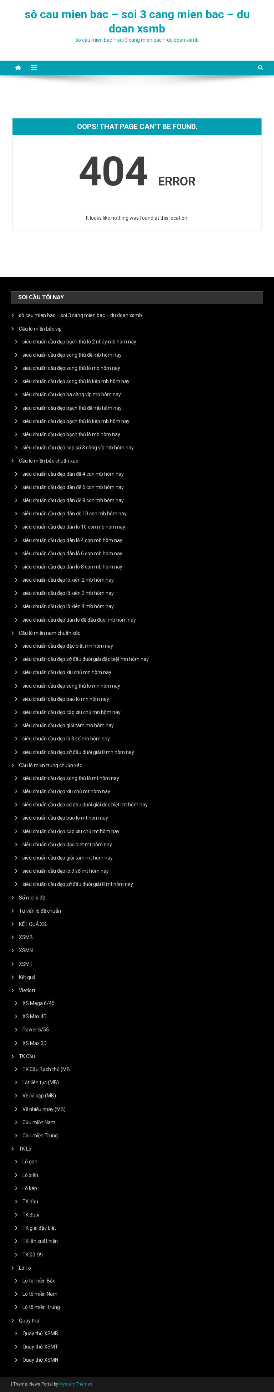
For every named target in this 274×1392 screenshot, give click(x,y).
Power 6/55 (35, 1029)
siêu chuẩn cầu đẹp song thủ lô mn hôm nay (71, 686)
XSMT (26, 964)
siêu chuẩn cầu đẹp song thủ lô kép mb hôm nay (76, 381)
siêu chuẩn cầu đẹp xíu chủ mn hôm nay (66, 672)
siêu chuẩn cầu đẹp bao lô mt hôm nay (65, 818)
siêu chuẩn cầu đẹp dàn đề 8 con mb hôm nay (73, 500)
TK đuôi (30, 1215)
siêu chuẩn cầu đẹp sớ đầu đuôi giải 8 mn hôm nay (78, 752)
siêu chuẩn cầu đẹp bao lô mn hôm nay (65, 699)
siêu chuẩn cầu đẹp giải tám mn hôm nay (68, 725)
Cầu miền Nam (38, 1122)
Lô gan (29, 1161)
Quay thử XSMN (40, 1360)
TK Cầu (27, 1056)
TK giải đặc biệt (39, 1228)
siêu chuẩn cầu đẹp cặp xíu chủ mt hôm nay (71, 831)
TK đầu (30, 1201)
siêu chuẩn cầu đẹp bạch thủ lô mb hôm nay (71, 434)
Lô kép (29, 1188)
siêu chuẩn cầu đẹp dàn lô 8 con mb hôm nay (72, 567)
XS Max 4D (34, 1016)
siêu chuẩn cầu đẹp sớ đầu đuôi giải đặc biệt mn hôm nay (85, 659)
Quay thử (29, 1321)
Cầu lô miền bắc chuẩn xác (48, 461)
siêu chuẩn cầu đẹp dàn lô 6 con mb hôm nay (72, 553)
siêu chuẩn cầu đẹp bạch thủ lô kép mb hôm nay (76, 421)
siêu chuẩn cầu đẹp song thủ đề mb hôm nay (72, 355)
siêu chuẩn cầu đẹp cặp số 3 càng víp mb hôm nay (78, 447)
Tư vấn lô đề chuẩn (40, 911)
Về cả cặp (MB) (39, 1095)
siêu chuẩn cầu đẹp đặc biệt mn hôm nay (67, 646)
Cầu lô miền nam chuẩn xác (49, 633)
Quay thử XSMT (40, 1347)
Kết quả (27, 977)
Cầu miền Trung (40, 1135)
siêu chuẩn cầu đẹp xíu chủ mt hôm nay (66, 791)
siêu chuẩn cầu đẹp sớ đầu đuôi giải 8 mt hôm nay (77, 884)
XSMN (26, 950)
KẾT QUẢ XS (32, 924)
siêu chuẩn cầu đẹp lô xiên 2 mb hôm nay (68, 580)
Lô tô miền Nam (39, 1294)
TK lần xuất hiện (40, 1241)
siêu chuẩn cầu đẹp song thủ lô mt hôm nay (70, 778)
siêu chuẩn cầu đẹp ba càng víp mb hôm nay (71, 394)
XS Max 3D (34, 1043)
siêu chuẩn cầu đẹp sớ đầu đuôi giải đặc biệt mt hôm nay (85, 804)
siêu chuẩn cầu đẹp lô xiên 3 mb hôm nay (68, 593)
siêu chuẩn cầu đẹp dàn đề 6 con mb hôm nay (73, 487)
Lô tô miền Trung (41, 1307)
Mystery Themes (75, 1384)
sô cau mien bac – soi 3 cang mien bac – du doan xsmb (80, 315)
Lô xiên (30, 1175)
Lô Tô (25, 1268)
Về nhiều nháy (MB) (44, 1109)
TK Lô (25, 1149)
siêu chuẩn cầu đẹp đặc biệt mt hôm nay (67, 844)
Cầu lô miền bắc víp (40, 329)
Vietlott (27, 990)
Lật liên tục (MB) (40, 1082)
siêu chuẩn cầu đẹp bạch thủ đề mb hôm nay (72, 408)
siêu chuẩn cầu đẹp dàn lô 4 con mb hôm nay (72, 540)
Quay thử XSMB (40, 1333)
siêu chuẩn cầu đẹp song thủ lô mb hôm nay (71, 368)
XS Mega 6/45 (38, 1003)
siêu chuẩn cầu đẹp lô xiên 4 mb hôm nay (68, 606)
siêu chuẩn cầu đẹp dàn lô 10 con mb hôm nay (73, 527)
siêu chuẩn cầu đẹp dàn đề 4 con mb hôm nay (73, 474)
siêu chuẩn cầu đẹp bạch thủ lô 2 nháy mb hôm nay (79, 342)
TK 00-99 (32, 1255)
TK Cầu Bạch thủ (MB (46, 1069)
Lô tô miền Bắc (38, 1281)
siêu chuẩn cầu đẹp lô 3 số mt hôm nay (65, 871)
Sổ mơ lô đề (32, 898)
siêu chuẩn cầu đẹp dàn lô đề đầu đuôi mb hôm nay (79, 620)
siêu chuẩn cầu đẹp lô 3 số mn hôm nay (66, 738)
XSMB (26, 937)
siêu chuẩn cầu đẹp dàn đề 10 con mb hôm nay (74, 513)
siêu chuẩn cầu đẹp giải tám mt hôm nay (67, 858)
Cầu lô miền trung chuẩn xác (50, 765)
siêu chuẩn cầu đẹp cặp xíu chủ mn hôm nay (71, 712)
